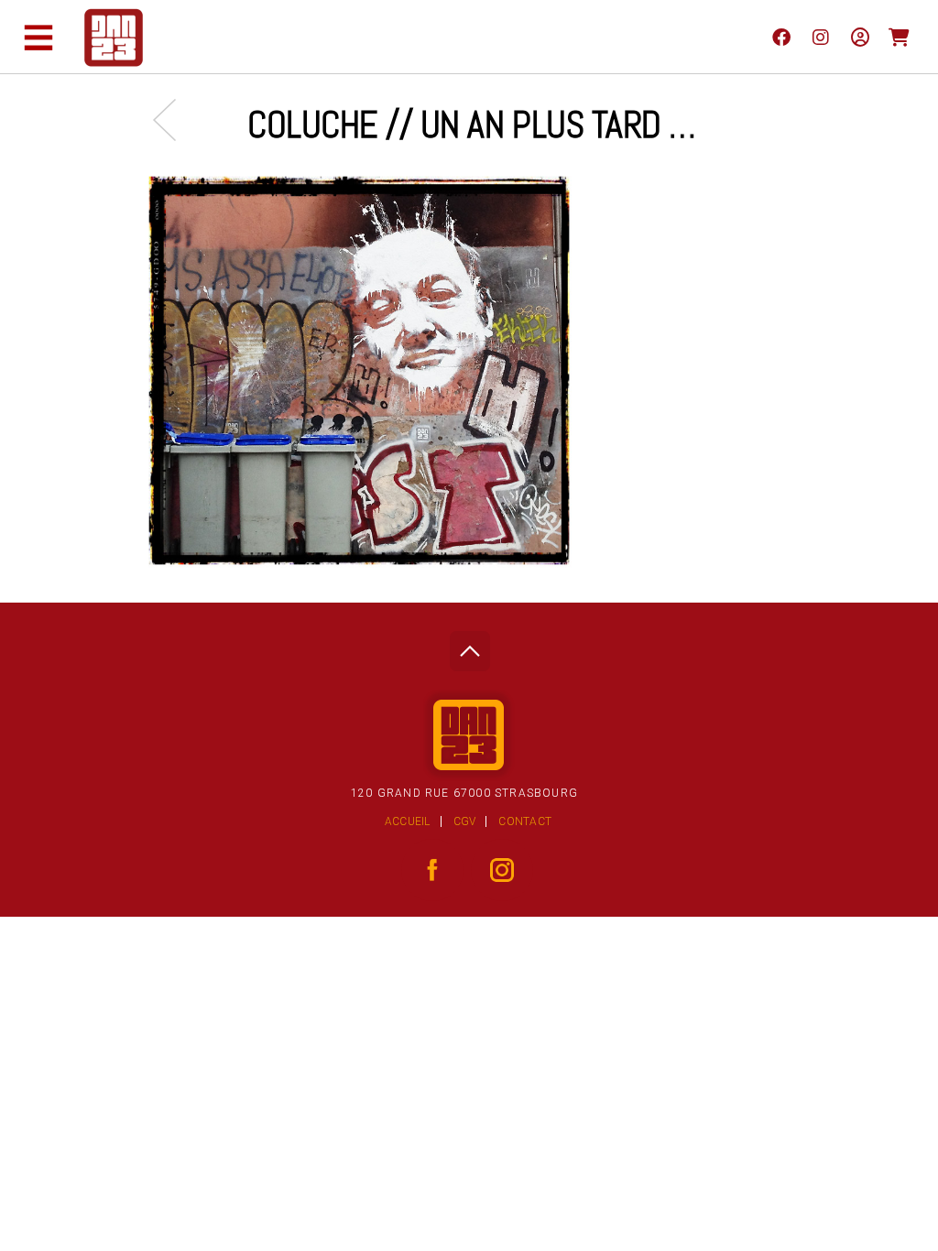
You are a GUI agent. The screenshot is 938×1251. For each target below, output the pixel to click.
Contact (524, 821)
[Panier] (899, 36)
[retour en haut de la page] (469, 646)
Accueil (408, 821)
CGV (464, 821)
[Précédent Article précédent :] (173, 119)
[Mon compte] (859, 36)
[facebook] (780, 36)
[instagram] (820, 36)
